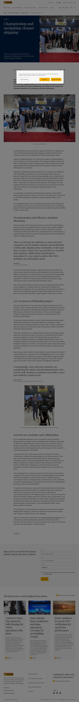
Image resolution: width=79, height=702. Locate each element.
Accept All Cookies (56, 79)
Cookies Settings (24, 79)
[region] (40, 77)
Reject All (44, 79)
